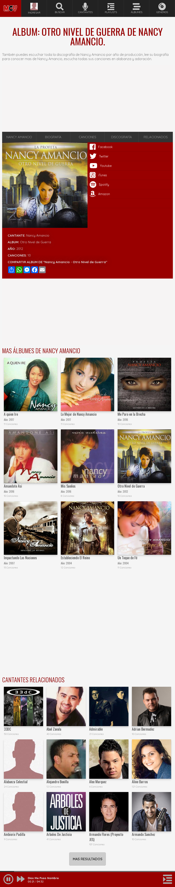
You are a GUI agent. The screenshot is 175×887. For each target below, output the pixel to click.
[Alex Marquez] (108, 759)
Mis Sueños (68, 486)
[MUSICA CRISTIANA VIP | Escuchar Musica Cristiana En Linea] (10, 1)
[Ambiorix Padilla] (23, 811)
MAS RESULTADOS (87, 859)
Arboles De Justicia (59, 834)
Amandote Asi (13, 486)
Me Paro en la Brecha (131, 414)
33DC (7, 729)
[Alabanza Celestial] (23, 759)
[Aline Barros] (151, 759)
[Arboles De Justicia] (66, 811)
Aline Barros (140, 781)
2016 (125, 420)
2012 (19, 249)
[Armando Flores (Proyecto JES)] (108, 811)
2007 (12, 563)
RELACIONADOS (156, 137)
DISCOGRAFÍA (121, 137)
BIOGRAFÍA (53, 137)
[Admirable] (108, 706)
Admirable (96, 729)
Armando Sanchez (143, 834)
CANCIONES (87, 137)
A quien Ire (11, 414)
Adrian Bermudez (143, 729)
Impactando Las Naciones (20, 557)
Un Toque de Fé (127, 557)
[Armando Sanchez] (151, 811)
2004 (69, 563)
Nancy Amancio (37, 235)
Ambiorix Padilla (14, 834)
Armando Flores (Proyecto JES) (106, 837)
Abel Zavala (54, 729)
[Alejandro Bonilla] (66, 759)
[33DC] (23, 706)
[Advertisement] (87, 99)
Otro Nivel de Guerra (131, 486)
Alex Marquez (97, 781)
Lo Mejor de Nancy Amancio (78, 414)
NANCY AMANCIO (19, 137)
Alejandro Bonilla (58, 781)
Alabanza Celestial (16, 781)
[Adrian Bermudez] (151, 706)
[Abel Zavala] (66, 706)
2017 (11, 420)
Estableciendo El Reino (75, 557)
